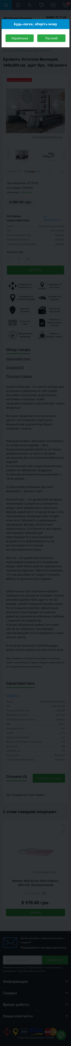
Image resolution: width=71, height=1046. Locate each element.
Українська (19, 38)
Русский (51, 38)
